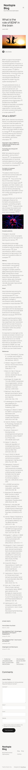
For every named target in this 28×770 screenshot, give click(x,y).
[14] (18, 211)
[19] (8, 285)
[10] (10, 194)
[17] (9, 257)
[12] (11, 205)
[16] (12, 249)
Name (4, 705)
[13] (16, 211)
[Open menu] (23, 7)
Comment (5, 687)
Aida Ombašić (8, 51)
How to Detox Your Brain (8, 625)
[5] (22, 125)
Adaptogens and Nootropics (10, 647)
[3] (16, 75)
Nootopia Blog (9, 6)
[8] (9, 178)
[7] (19, 165)
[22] (22, 303)
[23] (20, 314)
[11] (12, 194)
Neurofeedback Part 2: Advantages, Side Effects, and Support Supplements (12, 633)
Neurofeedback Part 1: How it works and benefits (11, 640)
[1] (16, 81)
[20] (10, 285)
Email (3, 711)
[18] (15, 267)
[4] (21, 100)
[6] (11, 131)
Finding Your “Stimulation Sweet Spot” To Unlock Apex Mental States (8, 661)
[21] (14, 295)
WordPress (23, 767)
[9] (21, 182)
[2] (13, 69)
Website (4, 718)
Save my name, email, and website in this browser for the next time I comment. (13, 725)
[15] (17, 239)
